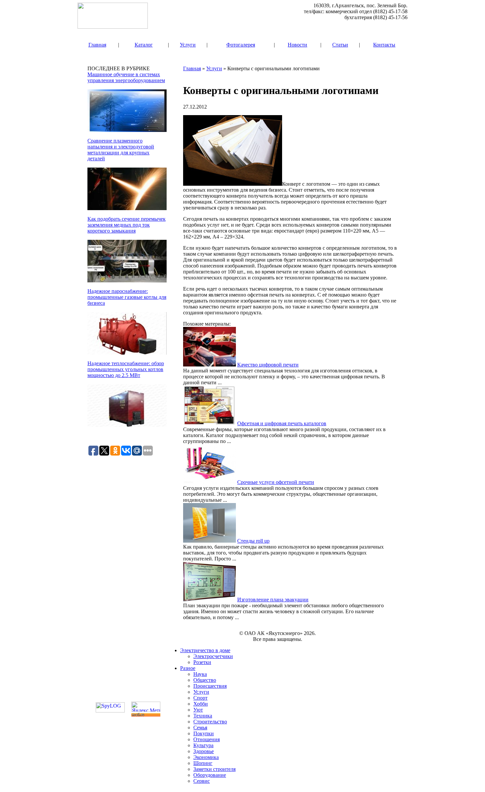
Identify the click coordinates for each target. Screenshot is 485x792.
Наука (200, 674)
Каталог (144, 45)
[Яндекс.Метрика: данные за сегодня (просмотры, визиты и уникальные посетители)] (145, 707)
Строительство (210, 721)
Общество (204, 680)
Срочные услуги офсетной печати (275, 482)
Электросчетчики (213, 656)
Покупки (203, 733)
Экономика (206, 757)
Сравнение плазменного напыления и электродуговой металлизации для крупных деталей (120, 149)
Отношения (206, 739)
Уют (198, 710)
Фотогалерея (240, 45)
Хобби (200, 704)
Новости (297, 45)
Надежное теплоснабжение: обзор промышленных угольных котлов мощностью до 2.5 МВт (125, 369)
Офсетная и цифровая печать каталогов (281, 423)
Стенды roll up (253, 541)
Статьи (340, 45)
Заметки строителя (214, 769)
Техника (202, 715)
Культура (203, 745)
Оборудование (209, 775)
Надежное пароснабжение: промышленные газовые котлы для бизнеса (126, 297)
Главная (97, 45)
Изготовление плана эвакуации (272, 599)
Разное (187, 668)
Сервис (201, 781)
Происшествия (210, 686)
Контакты (384, 45)
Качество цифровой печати (268, 364)
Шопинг (202, 763)
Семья (200, 727)
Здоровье (203, 751)
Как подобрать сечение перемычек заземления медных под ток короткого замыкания (126, 225)
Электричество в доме (205, 650)
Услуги (188, 45)
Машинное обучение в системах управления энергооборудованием (126, 77)
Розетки (202, 662)
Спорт (200, 698)
